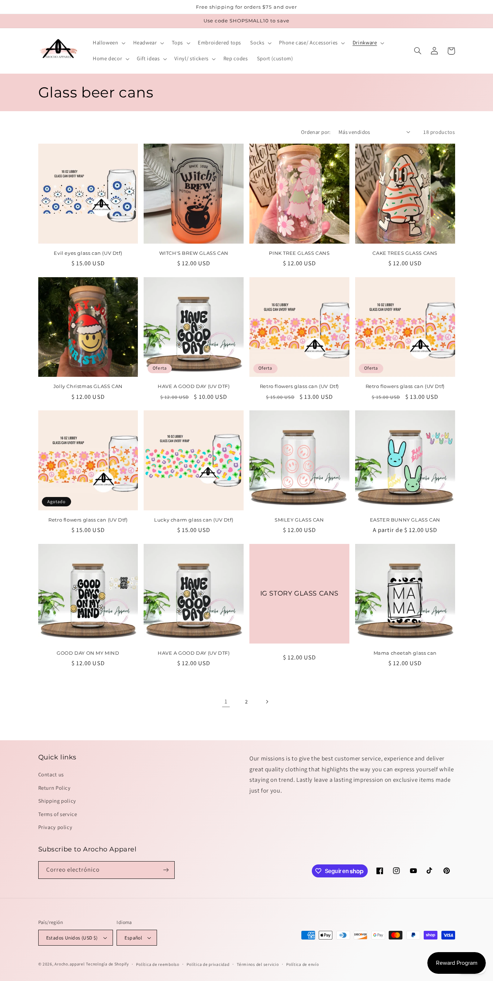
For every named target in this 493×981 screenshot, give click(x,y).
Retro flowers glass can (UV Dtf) (299, 386)
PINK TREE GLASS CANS (299, 253)
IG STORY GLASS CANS (299, 593)
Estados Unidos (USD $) (72, 937)
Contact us (51, 774)
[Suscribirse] (165, 870)
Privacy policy (55, 827)
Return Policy (54, 787)
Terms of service (57, 814)
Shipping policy (57, 800)
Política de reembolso (157, 964)
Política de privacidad (208, 964)
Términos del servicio (258, 964)
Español (133, 937)
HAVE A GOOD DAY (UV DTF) (194, 386)
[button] (108, 43)
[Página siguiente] (267, 701)
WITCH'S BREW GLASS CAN (193, 253)
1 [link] (226, 701)
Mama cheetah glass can (405, 653)
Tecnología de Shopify (107, 964)
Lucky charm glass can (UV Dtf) (193, 520)
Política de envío (302, 964)
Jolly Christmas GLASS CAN (88, 386)
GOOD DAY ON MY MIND (88, 653)
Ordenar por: (316, 131)
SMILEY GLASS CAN (299, 520)
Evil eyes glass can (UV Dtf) (88, 253)
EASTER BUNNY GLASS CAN (405, 520)
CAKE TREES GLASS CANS (404, 253)
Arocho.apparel (69, 964)
